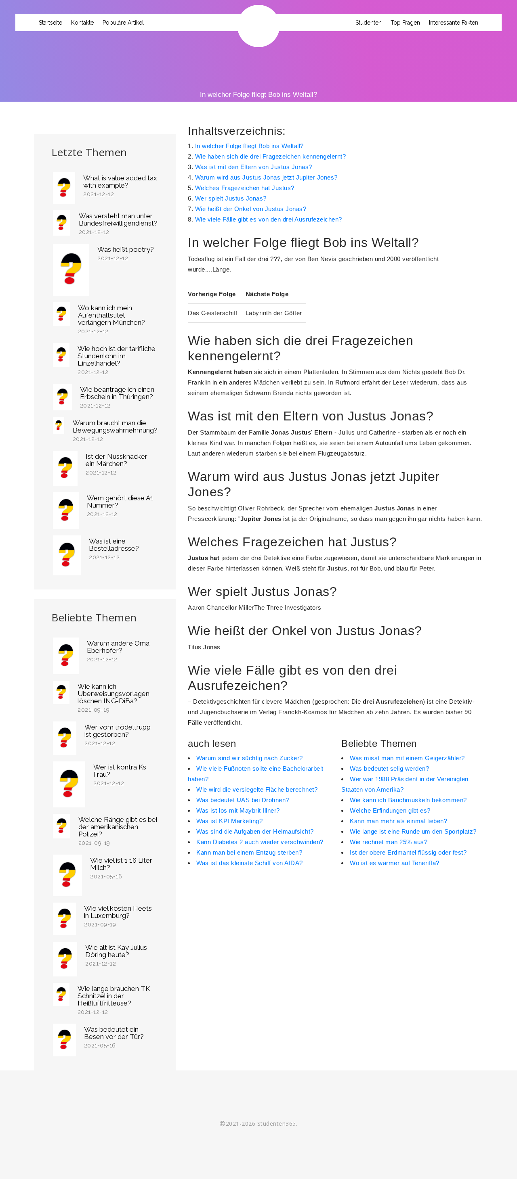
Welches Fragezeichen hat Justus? (244, 187)
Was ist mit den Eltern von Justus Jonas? (253, 166)
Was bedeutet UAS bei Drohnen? (242, 799)
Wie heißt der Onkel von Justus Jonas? (251, 208)
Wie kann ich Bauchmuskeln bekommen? (408, 799)
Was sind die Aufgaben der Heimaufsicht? (255, 831)
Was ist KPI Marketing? (229, 820)
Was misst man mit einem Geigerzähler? (407, 758)
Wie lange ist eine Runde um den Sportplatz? (413, 831)
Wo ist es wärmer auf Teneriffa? (394, 862)
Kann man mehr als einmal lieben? (398, 820)
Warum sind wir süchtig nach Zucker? (249, 758)
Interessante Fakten (453, 22)
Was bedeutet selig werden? (389, 768)
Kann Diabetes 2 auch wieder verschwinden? (260, 841)
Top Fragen (405, 22)
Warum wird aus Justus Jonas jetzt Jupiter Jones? (266, 177)
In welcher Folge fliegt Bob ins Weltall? (249, 145)
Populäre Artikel (123, 22)
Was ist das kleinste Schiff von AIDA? (249, 862)
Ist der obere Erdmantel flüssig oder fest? (408, 852)
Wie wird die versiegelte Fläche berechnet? (256, 789)
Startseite (50, 22)
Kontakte (82, 22)
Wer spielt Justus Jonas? (231, 198)
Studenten (368, 22)
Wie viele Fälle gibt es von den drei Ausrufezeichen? (268, 219)
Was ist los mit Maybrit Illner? (238, 810)
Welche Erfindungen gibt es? (390, 810)
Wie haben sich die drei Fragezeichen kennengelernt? (270, 156)
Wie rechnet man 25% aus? (388, 841)
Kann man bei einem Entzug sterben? (249, 852)
